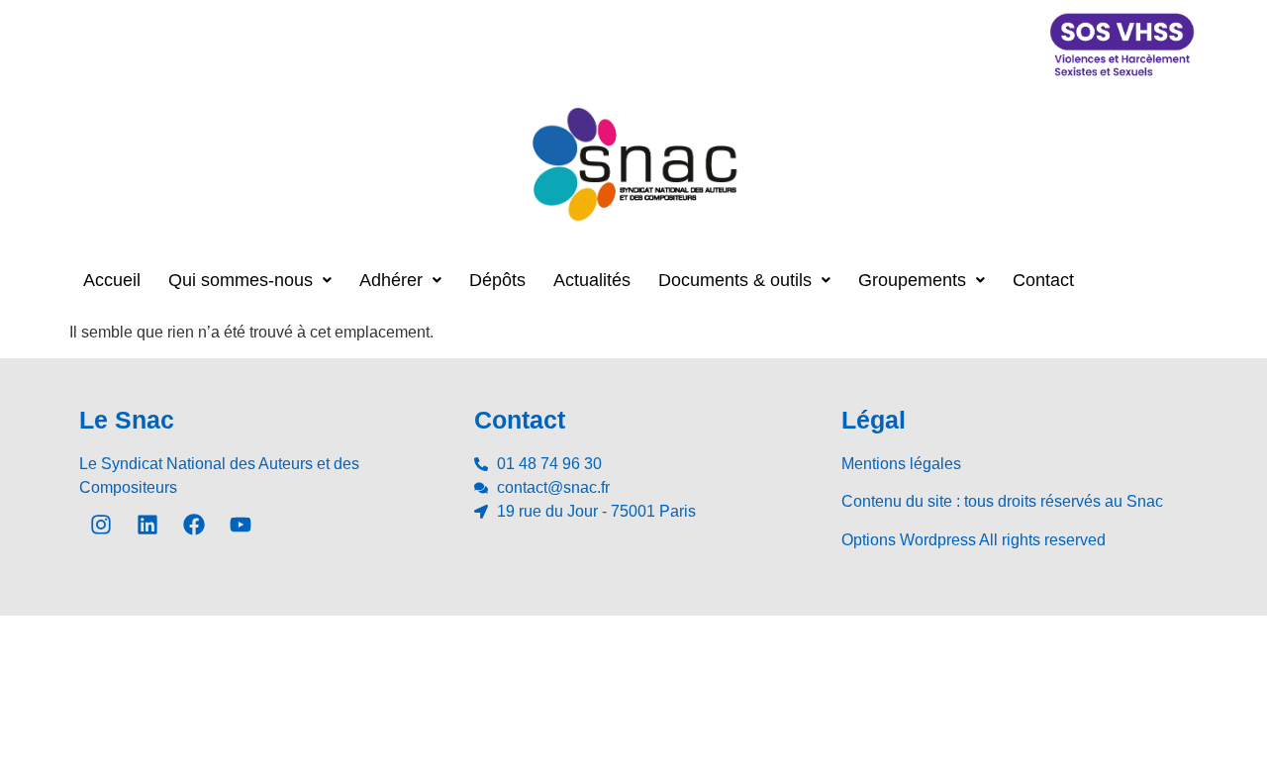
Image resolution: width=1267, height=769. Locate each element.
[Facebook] (194, 524)
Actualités (592, 280)
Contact (1043, 280)
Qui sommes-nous (240, 280)
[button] (249, 280)
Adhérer (391, 280)
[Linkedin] (147, 524)
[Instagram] (101, 524)
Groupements (912, 280)
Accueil (112, 280)
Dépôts (497, 280)
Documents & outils (735, 280)
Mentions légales (901, 463)
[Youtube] (240, 524)
